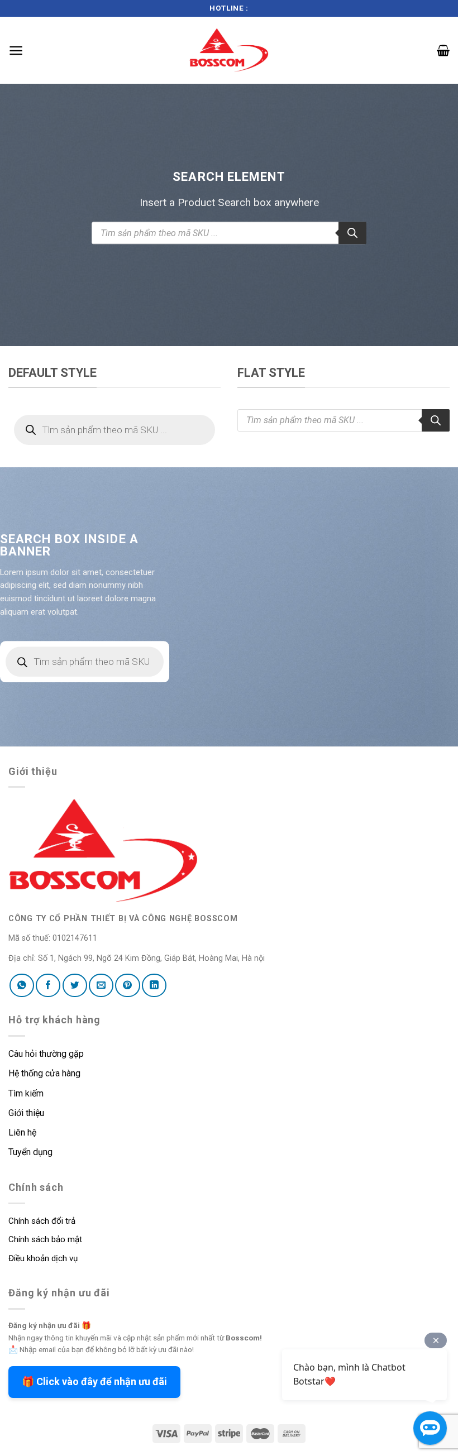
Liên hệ (22, 1132)
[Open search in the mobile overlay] (229, 233)
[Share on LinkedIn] (154, 985)
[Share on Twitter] (75, 985)
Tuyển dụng (30, 1152)
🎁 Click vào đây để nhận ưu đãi (94, 1381)
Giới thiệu (26, 1113)
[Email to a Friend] (101, 985)
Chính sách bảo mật (45, 1239)
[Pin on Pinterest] (127, 985)
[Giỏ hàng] (443, 50)
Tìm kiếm (27, 1093)
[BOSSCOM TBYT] (229, 50)
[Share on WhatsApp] (21, 985)
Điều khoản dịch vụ (43, 1258)
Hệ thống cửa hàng (44, 1073)
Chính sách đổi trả (41, 1221)
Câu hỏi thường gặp (46, 1053)
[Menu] (15, 50)
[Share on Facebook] (48, 985)
